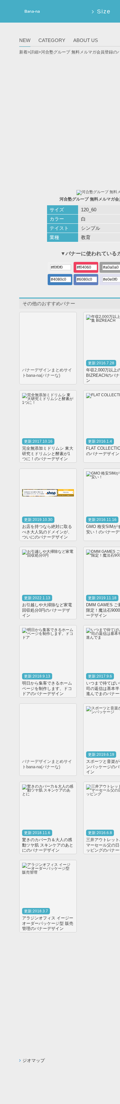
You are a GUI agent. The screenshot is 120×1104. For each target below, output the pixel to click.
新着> (24, 52)
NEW (24, 40)
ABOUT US (85, 40)
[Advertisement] (60, 120)
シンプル (90, 228)
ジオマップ (33, 1060)
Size (103, 11)
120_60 (88, 209)
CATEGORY (51, 40)
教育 (86, 237)
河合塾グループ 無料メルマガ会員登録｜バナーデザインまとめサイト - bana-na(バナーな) (31, 12)
